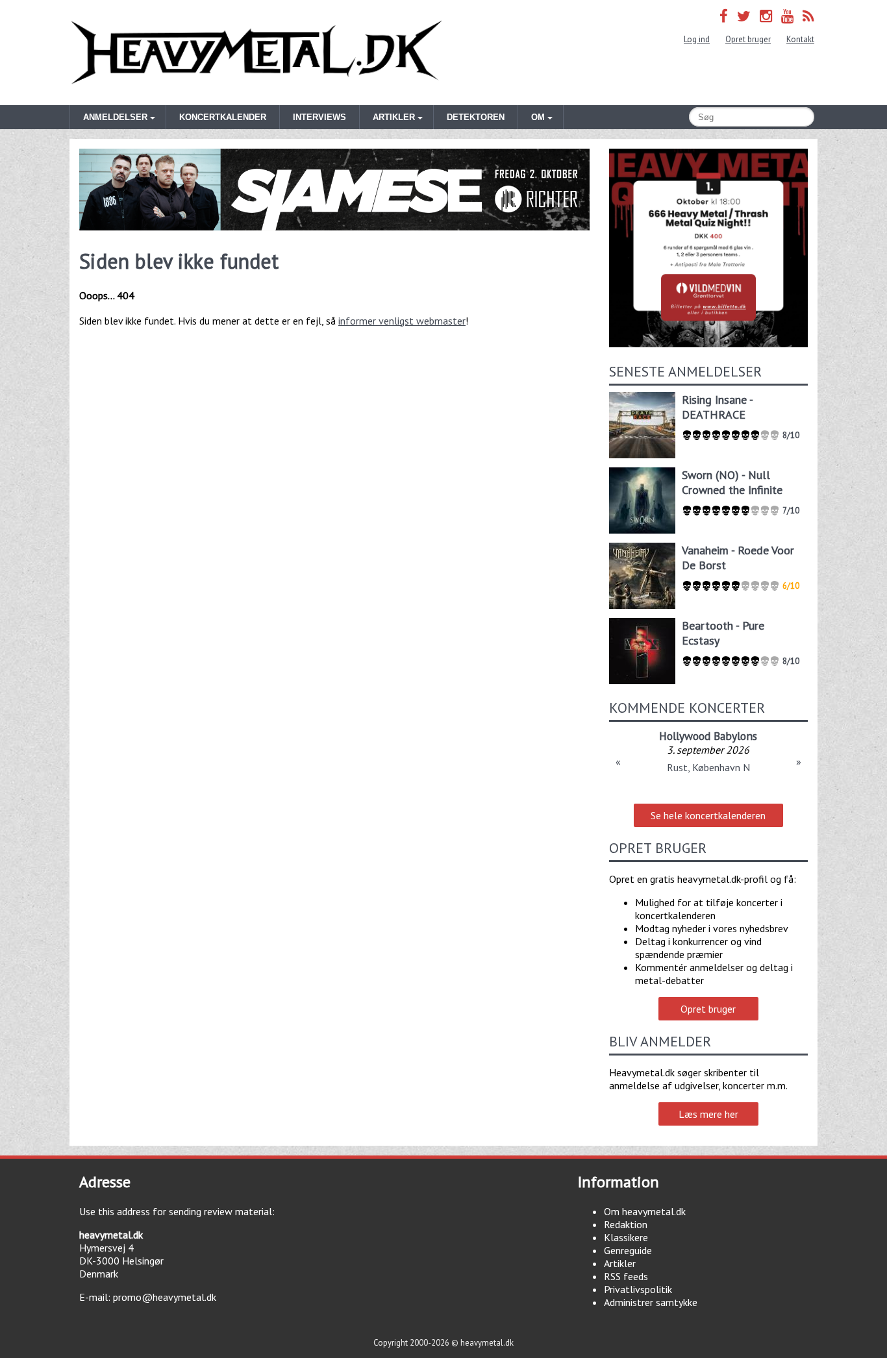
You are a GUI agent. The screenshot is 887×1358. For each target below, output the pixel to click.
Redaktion (625, 1224)
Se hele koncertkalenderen (708, 815)
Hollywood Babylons (708, 735)
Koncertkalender (222, 117)
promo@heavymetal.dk (164, 1296)
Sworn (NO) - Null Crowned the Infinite (732, 482)
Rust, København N (708, 767)
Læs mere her (708, 1113)
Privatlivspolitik (638, 1289)
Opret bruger (748, 39)
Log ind (697, 39)
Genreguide (628, 1250)
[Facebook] (723, 15)
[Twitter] (744, 15)
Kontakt (800, 39)
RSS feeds (626, 1276)
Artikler (620, 1263)
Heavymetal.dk (256, 52)
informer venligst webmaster (402, 320)
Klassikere (626, 1237)
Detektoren (476, 117)
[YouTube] (787, 15)
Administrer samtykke (650, 1302)
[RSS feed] (808, 15)
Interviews (319, 117)
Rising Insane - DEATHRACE (717, 407)
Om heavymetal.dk (645, 1211)
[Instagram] (766, 15)
